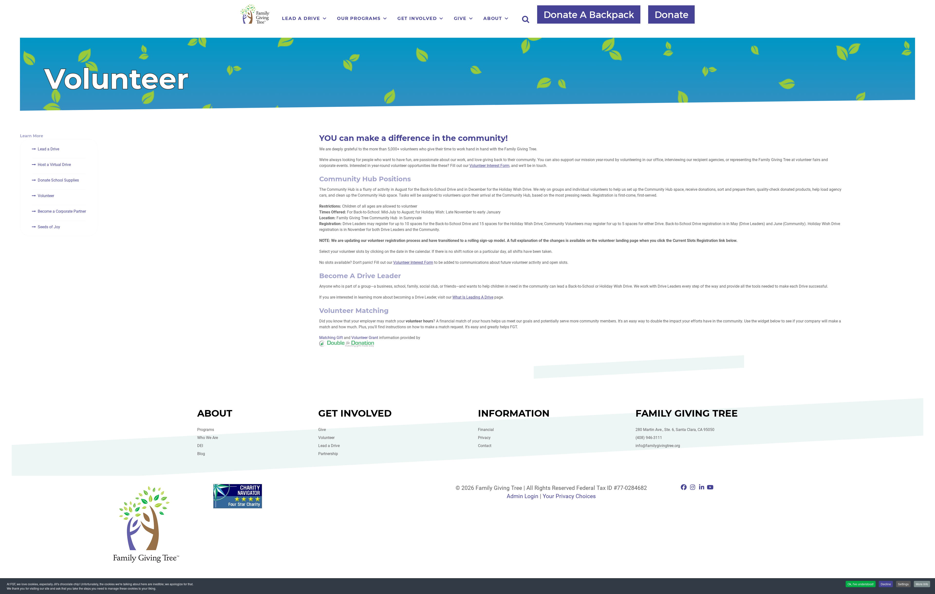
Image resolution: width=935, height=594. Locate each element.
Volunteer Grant (364, 337)
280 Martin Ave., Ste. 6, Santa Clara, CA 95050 (675, 429)
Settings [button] (903, 584)
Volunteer (46, 195)
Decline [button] (886, 584)
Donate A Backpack (588, 14)
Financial (486, 429)
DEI (200, 445)
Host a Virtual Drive (54, 164)
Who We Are (207, 437)
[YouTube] (710, 487)
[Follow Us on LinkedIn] (702, 487)
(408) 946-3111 (649, 437)
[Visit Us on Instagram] (693, 487)
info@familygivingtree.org (658, 445)
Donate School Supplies (58, 180)
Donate (671, 14)
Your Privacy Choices (569, 496)
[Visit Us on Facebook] (684, 487)
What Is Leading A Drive (472, 297)
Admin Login (522, 496)
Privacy (484, 437)
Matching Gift (331, 337)
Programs (205, 429)
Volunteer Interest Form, (489, 165)
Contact (484, 445)
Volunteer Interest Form (413, 262)
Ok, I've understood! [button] (861, 584)
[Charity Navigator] (263, 496)
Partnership (328, 453)
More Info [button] (922, 584)
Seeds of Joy (49, 227)
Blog (201, 453)
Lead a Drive (48, 149)
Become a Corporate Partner (62, 211)
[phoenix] (146, 524)
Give (322, 429)
